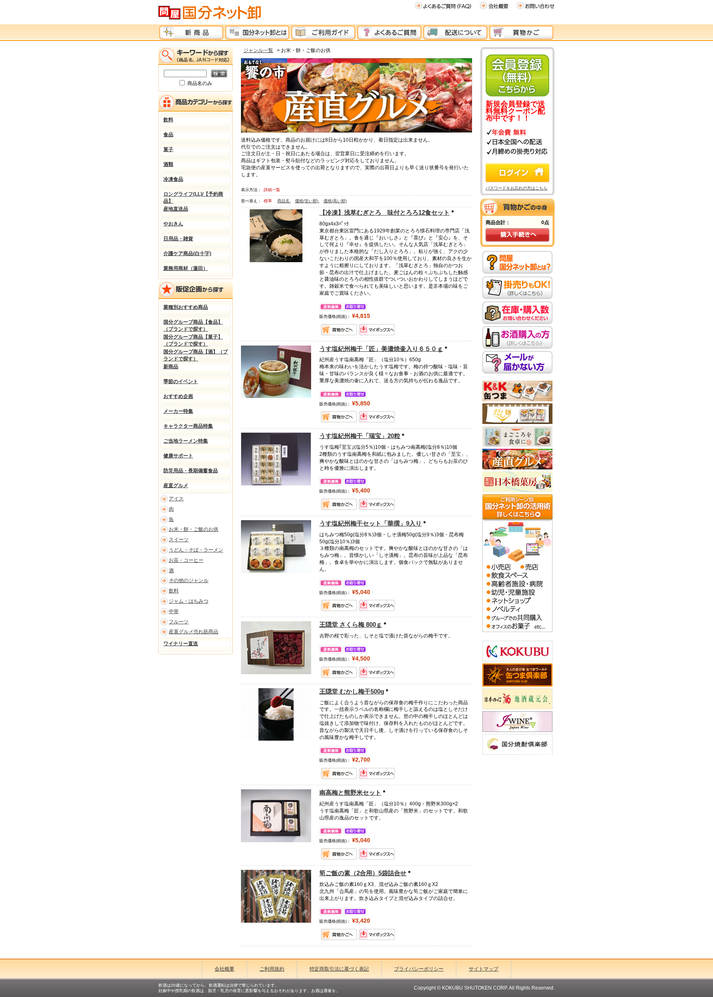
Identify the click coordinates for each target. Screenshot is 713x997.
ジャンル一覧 (258, 50)
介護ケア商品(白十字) (187, 253)
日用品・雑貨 (178, 239)
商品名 (284, 201)
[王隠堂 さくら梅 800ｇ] (276, 647)
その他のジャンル (188, 580)
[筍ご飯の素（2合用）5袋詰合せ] (276, 896)
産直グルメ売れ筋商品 (193, 632)
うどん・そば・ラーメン (196, 550)
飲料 (168, 120)
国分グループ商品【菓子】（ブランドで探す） (193, 339)
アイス (176, 499)
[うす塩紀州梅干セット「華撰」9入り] (276, 546)
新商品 (170, 366)
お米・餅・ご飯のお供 (193, 529)
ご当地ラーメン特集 (185, 441)
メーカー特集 (178, 411)
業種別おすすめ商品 (185, 307)
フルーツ (179, 622)
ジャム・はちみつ (188, 601)
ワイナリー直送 (180, 644)
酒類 (168, 164)
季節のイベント (180, 381)
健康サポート (178, 456)
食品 (168, 134)
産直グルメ (175, 485)
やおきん (173, 224)
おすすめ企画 (178, 396)
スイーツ (179, 539)
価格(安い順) (307, 201)
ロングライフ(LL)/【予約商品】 (193, 196)
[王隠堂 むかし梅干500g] (276, 714)
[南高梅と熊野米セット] (276, 815)
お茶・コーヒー (186, 560)
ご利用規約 (272, 969)
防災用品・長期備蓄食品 (190, 471)
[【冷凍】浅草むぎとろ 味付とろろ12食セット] (276, 235)
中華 (174, 611)
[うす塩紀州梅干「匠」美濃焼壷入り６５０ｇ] (276, 371)
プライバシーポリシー (419, 969)
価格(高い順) (335, 201)
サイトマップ (483, 969)
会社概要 (224, 969)
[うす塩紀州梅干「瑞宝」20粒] (276, 459)
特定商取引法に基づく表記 (339, 969)
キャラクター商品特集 (188, 426)
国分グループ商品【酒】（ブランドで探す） (195, 354)
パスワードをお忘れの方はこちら (517, 188)
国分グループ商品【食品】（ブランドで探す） (193, 324)
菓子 (168, 149)
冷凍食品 (173, 179)
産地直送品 (175, 209)
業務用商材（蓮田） (185, 268)
